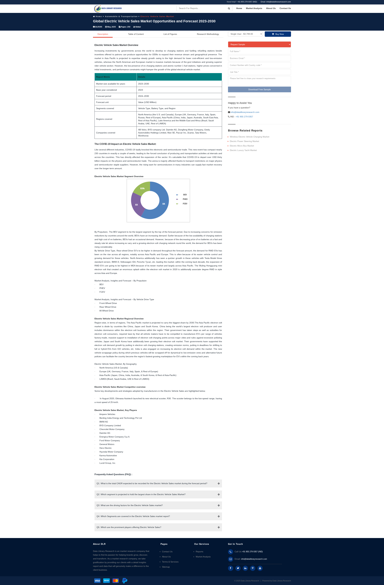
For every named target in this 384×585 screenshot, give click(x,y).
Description (103, 34)
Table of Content (136, 34)
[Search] (229, 8)
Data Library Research (282, 581)
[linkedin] (245, 568)
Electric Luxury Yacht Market (243, 150)
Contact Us (285, 8)
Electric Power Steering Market (244, 141)
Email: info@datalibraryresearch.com (276, 2)
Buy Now (279, 34)
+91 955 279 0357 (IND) (247, 2)
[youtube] (260, 568)
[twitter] (238, 568)
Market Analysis (254, 8)
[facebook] (230, 568)
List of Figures (170, 34)
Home (239, 8)
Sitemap (166, 567)
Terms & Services (170, 562)
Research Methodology (208, 34)
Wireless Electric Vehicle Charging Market (249, 137)
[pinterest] (252, 568)
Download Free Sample (259, 89)
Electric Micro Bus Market (242, 146)
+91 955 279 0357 (244, 116)
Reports (199, 551)
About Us (271, 8)
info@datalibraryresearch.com (245, 112)
